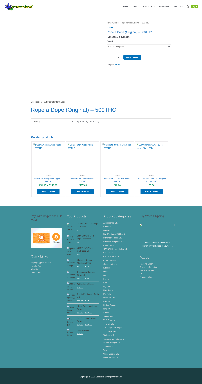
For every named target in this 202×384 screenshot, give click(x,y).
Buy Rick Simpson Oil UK (114, 241)
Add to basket (132, 57)
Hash (105, 271)
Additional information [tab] (54, 102)
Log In (194, 6)
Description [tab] (36, 102)
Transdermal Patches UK (114, 339)
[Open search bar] (188, 6)
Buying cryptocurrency (41, 263)
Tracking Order (146, 264)
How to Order (149, 6)
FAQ (141, 274)
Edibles (116, 23)
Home (125, 6)
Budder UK (108, 227)
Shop (134, 6)
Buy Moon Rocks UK (112, 238)
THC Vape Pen (109, 331)
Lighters (106, 286)
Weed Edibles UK (111, 354)
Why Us (34, 269)
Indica (106, 279)
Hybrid (106, 275)
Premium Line (109, 298)
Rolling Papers (109, 305)
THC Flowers (109, 320)
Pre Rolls (107, 294)
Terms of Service (147, 270)
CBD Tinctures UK (111, 256)
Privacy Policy (146, 277)
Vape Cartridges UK (112, 343)
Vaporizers (108, 346)
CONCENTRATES (111, 260)
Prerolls (106, 301)
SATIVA (106, 309)
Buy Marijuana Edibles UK (114, 234)
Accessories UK (110, 223)
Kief (105, 283)
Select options (48, 191)
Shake (106, 313)
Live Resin (108, 290)
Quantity (111, 41)
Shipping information (148, 267)
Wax (105, 350)
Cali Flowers (108, 245)
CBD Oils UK (109, 253)
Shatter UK (108, 316)
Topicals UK (108, 335)
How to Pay (164, 6)
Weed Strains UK (110, 358)
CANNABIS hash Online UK (115, 249)
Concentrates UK (110, 264)
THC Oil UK (108, 324)
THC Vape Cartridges (112, 328)
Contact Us (178, 6)
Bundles (106, 230)
